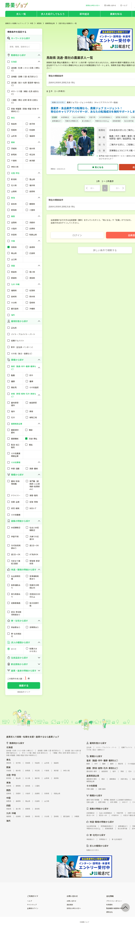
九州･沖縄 (11, 813)
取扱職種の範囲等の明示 (115, 908)
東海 (8, 782)
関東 (8, 767)
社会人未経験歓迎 (79, 117)
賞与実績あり (86, 121)
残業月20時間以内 (71, 121)
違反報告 (70, 904)
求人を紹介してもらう (53, 14)
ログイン (77, 235)
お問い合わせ (71, 901)
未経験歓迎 (65, 117)
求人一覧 (21, 14)
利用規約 (109, 904)
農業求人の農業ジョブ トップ (15, 23)
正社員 (54, 117)
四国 (8, 805)
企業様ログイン (32, 908)
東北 (8, 759)
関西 (8, 790)
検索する (23, 685)
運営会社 (109, 912)
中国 (31, 23)
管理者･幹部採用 (121, 117)
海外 (8, 820)
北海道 (9, 747)
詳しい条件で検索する (105, 250)
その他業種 (91, 785)
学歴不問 (92, 117)
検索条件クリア (23, 692)
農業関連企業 (50, 23)
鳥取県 (39, 23)
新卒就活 (84, 14)
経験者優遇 (116, 121)
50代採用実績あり (105, 117)
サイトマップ (32, 904)
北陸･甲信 (11, 774)
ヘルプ (29, 901)
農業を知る (116, 14)
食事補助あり (57, 121)
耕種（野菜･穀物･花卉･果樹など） (102, 768)
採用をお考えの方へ (74, 908)
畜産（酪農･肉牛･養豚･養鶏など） (102, 760)
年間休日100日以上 (102, 121)
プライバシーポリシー (114, 901)
